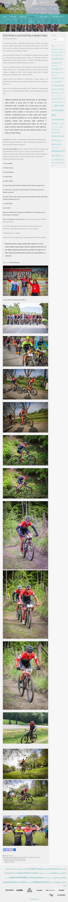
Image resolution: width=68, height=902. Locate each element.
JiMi (54, 72)
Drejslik (6, 857)
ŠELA (15, 859)
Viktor (54, 163)
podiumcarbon (6, 859)
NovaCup (56, 127)
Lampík (58, 93)
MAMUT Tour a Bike (9, 862)
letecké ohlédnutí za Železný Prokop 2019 (15, 860)
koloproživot (57, 78)
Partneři (13, 16)
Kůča (36, 873)
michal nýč (7, 877)
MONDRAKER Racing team (34, 8)
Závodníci (22, 16)
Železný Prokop (58, 16)
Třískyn (59, 159)
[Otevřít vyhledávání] (38, 21)
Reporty (32, 16)
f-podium (40, 869)
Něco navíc (43, 16)
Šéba (64, 886)
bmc (62, 52)
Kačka (54, 75)
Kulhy (22, 857)
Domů (5, 16)
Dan (53, 55)
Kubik (19, 857)
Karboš (60, 72)
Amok (13, 869)
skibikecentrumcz (21, 859)
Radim (12, 859)
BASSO (56, 52)
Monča (59, 123)
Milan (25, 857)
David (58, 55)
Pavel (34, 857)
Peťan (57, 129)
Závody (11, 855)
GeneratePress (34, 899)
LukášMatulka (58, 96)
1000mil (55, 49)
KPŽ (53, 82)
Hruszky (11, 857)
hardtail (54, 66)
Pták (60, 140)
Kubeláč (15, 857)
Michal (58, 102)
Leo (44, 873)
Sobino (52, 882)
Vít (59, 163)
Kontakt (31, 21)
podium (38, 857)
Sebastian (55, 147)
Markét (56, 99)
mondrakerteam (35, 877)
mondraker (30, 857)
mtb (48, 878)
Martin (59, 873)
